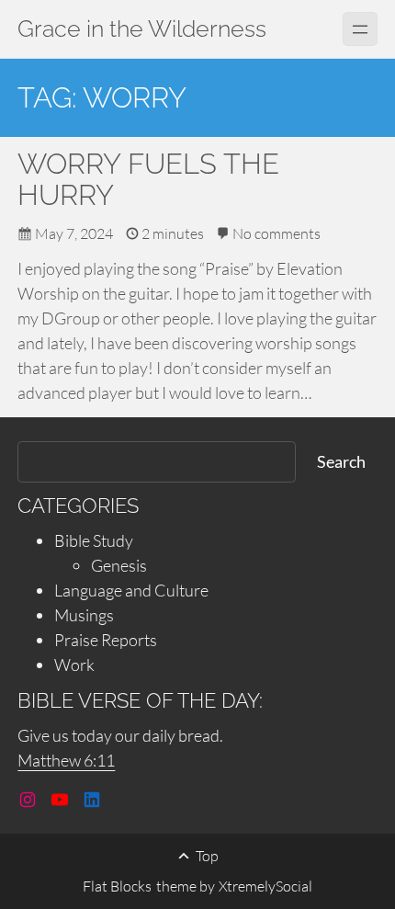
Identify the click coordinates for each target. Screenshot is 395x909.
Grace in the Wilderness (141, 29)
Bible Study (93, 540)
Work (74, 664)
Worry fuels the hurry (148, 179)
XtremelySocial (265, 886)
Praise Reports (105, 640)
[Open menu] (360, 29)
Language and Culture (131, 590)
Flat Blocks (117, 886)
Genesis (119, 565)
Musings (84, 615)
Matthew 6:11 (66, 760)
